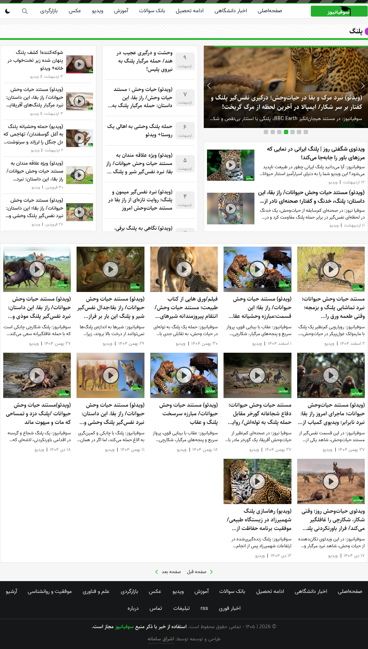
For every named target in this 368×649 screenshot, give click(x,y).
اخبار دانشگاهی (231, 10)
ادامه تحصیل (189, 10)
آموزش (121, 10)
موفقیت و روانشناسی (50, 591)
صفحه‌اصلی (270, 10)
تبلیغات (181, 608)
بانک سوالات (152, 10)
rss (204, 608)
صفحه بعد (171, 571)
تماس (156, 608)
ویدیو (97, 10)
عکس (75, 10)
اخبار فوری (229, 608)
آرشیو (11, 591)
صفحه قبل (197, 571)
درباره (133, 608)
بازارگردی (49, 10)
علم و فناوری (96, 591)
